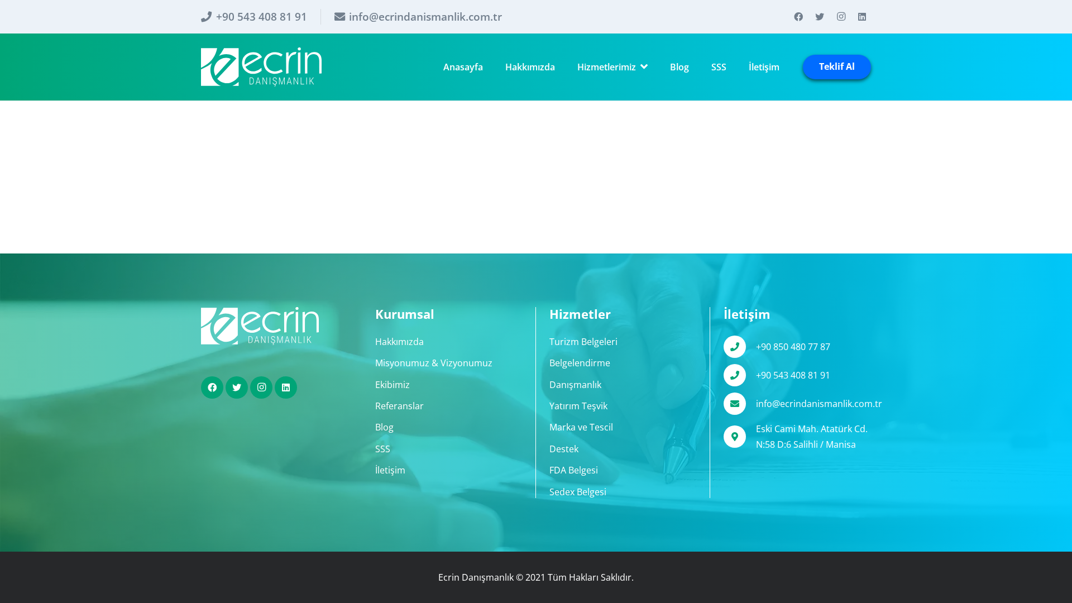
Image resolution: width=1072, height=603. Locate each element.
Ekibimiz (392, 385)
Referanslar (399, 406)
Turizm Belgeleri (583, 342)
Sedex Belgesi (577, 492)
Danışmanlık (575, 385)
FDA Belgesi (573, 470)
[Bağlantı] (261, 67)
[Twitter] (820, 17)
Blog (384, 427)
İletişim (390, 470)
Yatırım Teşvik (578, 406)
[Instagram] (841, 17)
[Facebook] (798, 17)
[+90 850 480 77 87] (740, 347)
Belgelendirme (579, 363)
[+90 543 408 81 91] (740, 375)
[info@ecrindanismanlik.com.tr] (740, 404)
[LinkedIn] (862, 17)
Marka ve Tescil (581, 427)
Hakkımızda (399, 342)
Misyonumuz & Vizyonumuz (433, 363)
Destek (563, 449)
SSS (382, 449)
